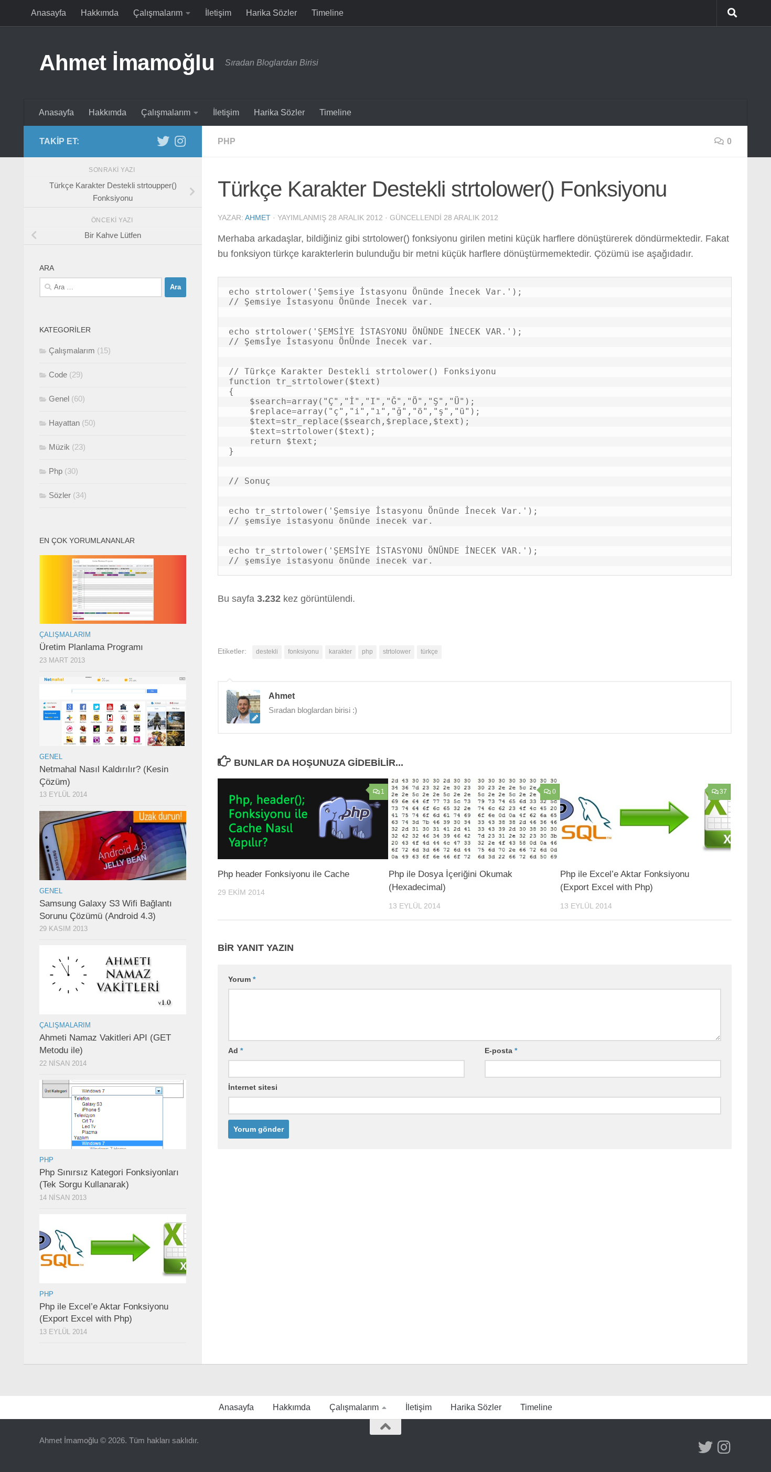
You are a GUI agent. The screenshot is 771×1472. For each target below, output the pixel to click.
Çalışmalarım (158, 12)
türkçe (429, 651)
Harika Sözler (271, 12)
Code (58, 374)
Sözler (60, 495)
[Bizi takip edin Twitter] (163, 141)
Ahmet (258, 217)
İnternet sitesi (252, 1087)
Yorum (241, 979)
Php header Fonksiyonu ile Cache (283, 874)
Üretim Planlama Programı (91, 647)
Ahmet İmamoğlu (127, 62)
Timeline (328, 12)
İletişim (218, 12)
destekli (267, 651)
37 (723, 791)
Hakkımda (100, 12)
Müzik (59, 446)
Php (226, 141)
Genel (59, 398)
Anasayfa (48, 12)
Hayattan (64, 422)
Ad (235, 1050)
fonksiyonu (303, 651)
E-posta (501, 1050)
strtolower (397, 651)
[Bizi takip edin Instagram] (180, 141)
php (367, 651)
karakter (340, 651)
